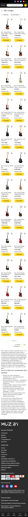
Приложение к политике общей (9, 500)
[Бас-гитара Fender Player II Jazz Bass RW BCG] (20, 77)
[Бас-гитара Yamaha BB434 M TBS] (20, 211)
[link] (2, 11)
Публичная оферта (6, 467)
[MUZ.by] (3, 5)
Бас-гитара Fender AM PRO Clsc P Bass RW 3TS (20, 59)
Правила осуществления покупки (10, 463)
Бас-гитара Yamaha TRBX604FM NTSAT (19, 193)
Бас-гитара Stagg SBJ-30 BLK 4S (7, 327)
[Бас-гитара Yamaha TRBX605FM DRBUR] (20, 264)
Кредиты (3, 452)
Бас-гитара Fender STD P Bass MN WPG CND (7, 113)
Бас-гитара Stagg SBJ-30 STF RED (20, 300)
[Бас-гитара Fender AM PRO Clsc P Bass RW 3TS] (20, 50)
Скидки (3, 456)
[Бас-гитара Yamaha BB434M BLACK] (7, 264)
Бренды (3, 435)
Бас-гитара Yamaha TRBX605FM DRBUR (19, 273)
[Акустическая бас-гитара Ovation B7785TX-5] (20, 157)
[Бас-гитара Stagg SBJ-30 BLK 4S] (7, 318)
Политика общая (5, 497)
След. (21, 344)
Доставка (4, 450)
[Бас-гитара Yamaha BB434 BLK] (7, 237)
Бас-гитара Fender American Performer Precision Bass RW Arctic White (19, 327)
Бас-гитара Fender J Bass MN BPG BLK (19, 113)
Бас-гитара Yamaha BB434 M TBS (19, 220)
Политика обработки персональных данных (13, 503)
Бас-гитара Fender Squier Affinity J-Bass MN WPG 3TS (6, 59)
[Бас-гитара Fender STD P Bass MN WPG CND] (7, 104)
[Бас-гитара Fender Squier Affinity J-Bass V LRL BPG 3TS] (7, 23)
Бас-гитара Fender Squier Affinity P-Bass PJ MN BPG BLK (20, 33)
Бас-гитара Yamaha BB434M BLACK (6, 273)
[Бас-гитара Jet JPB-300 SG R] (7, 130)
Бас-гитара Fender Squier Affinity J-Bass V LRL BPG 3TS (7, 33)
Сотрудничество (5, 439)
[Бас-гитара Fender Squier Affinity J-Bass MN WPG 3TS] (7, 50)
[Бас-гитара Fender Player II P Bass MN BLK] (7, 77)
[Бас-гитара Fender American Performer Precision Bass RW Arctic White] (20, 318)
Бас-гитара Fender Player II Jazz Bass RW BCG (20, 86)
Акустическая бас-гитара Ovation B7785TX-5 (19, 166)
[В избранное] (8, 19)
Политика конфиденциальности (10, 465)
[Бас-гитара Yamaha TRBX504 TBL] (7, 184)
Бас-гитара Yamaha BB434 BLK (6, 246)
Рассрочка (4, 454)
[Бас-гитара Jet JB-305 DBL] (7, 157)
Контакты (4, 441)
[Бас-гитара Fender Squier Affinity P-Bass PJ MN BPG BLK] (20, 23)
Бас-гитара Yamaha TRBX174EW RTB (6, 220)
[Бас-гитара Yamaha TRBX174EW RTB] (7, 211)
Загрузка (14, 340)
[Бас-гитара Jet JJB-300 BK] (20, 130)
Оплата (3, 448)
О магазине (4, 433)
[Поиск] (8, 5)
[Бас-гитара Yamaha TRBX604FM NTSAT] (20, 184)
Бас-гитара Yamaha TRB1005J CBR (19, 246)
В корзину (6, 40)
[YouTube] (24, 1)
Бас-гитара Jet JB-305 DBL (7, 166)
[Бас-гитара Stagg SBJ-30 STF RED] (20, 291)
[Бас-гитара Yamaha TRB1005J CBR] (20, 237)
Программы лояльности (8, 458)
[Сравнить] (11, 19)
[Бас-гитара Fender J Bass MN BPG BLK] (20, 104)
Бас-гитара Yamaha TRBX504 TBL (6, 193)
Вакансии (3, 437)
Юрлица (3, 469)
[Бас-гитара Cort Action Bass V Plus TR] (7, 291)
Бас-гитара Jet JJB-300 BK (19, 139)
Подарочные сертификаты (8, 461)
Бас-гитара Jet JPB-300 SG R (6, 139)
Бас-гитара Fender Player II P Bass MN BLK (7, 86)
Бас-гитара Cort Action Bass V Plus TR (7, 300)
